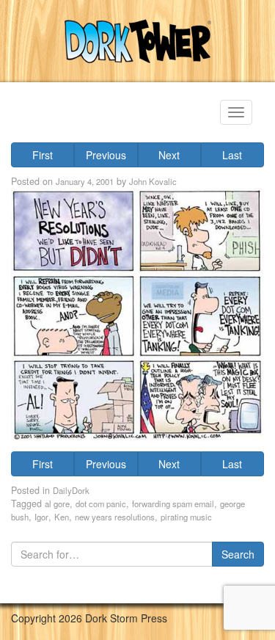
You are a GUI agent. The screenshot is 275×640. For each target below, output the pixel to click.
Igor (41, 517)
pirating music (186, 517)
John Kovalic (153, 181)
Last (232, 155)
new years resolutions (115, 517)
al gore (57, 503)
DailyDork (71, 490)
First (42, 155)
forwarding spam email (173, 503)
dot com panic (101, 503)
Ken (61, 517)
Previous (106, 155)
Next (169, 155)
